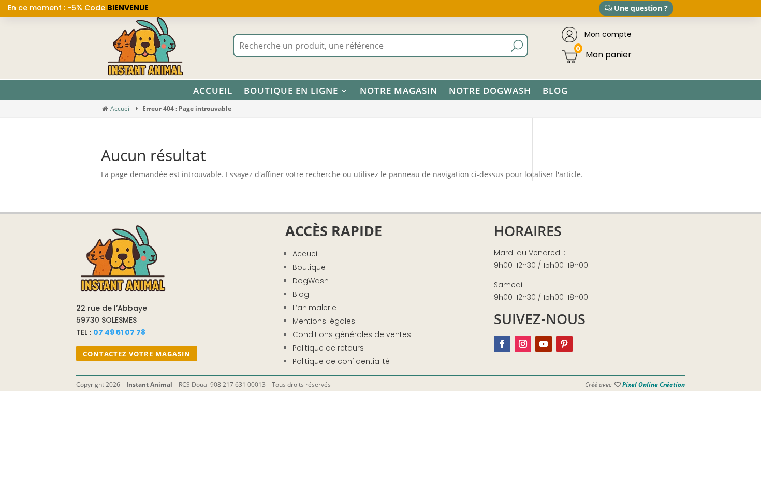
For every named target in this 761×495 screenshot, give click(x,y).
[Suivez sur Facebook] (502, 344)
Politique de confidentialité (341, 361)
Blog (555, 90)
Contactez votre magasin (137, 353)
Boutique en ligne (291, 90)
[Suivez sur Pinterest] (564, 344)
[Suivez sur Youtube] (543, 344)
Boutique (309, 267)
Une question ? (641, 8)
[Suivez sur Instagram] (523, 344)
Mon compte (607, 34)
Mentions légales (323, 321)
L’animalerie (314, 307)
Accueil (212, 90)
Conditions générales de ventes (351, 334)
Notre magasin (398, 90)
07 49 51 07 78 (119, 332)
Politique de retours (328, 348)
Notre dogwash (490, 90)
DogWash (310, 280)
